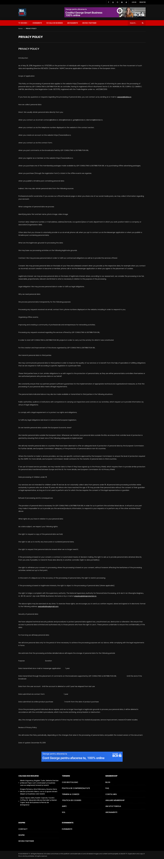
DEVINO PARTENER (89, 23)
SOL (63, 812)
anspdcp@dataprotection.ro (85, 596)
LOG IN (134, 2)
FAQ (107, 788)
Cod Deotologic (70, 782)
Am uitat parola (113, 806)
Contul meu (111, 794)
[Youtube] (113, 2)
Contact (22, 829)
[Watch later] (117, 2)
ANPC (64, 806)
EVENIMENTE (37, 23)
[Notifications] (122, 2)
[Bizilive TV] (22, 12)
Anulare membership (115, 800)
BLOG (107, 782)
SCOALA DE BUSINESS (54, 23)
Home (20, 28)
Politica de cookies (71, 800)
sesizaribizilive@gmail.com (48, 606)
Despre (21, 835)
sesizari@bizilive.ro (124, 97)
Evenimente (67, 829)
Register (143, 2)
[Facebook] (108, 2)
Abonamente (111, 812)
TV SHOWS (22, 23)
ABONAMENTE (72, 23)
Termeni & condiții (70, 794)
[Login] (126, 2)
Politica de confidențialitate (76, 788)
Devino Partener (26, 841)
